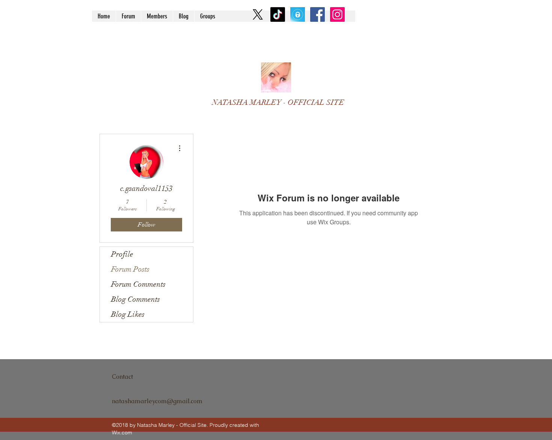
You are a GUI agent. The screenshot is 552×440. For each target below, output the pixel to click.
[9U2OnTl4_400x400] (297, 14)
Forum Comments (138, 284)
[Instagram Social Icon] (337, 14)
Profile (122, 254)
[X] (257, 14)
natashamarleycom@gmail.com (157, 401)
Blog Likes (128, 314)
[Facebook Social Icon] (317, 14)
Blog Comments (135, 299)
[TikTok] (277, 14)
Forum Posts (130, 269)
